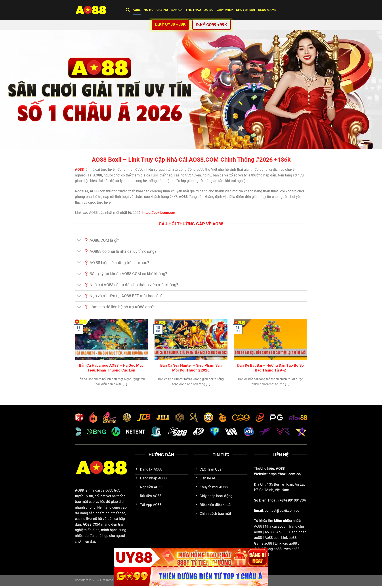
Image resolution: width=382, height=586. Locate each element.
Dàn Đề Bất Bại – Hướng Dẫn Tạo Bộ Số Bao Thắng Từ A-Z (270, 367)
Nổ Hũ (148, 10)
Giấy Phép (225, 10)
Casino (162, 10)
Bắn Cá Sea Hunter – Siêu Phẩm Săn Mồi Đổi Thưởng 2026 (191, 367)
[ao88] (97, 10)
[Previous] (74, 358)
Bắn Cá (177, 10)
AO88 (137, 10)
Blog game (267, 10)
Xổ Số (209, 10)
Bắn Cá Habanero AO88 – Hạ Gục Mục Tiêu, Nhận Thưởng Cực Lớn (111, 367)
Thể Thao (193, 10)
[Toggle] (79, 241)
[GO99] (191, 576)
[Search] (128, 10)
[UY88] (191, 557)
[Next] (308, 358)
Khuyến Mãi (245, 10)
